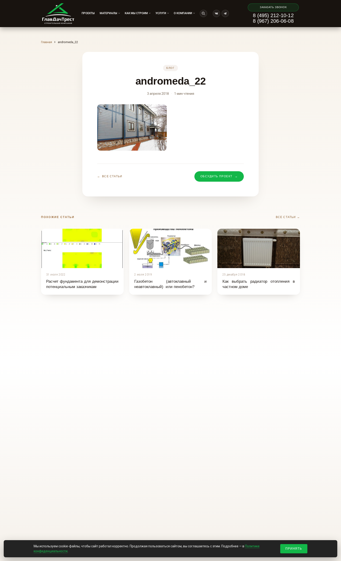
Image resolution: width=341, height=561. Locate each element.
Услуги (160, 13)
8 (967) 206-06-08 (273, 21)
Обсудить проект (219, 176)
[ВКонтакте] (216, 13)
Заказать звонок (273, 7)
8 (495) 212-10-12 (273, 15)
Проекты (88, 13)
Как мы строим (136, 13)
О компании (183, 13)
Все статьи (109, 176)
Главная (46, 42)
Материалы (108, 13)
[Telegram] (225, 13)
